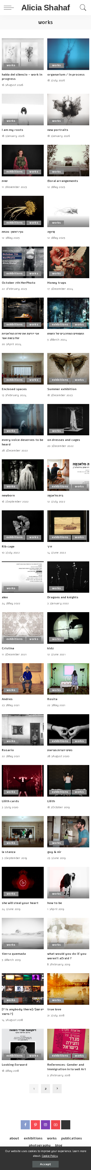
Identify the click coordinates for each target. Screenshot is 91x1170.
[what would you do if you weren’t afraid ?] (68, 933)
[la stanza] (23, 832)
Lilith (51, 801)
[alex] (23, 577)
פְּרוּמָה (51, 232)
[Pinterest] (35, 1124)
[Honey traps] (68, 262)
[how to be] (68, 882)
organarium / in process (66, 75)
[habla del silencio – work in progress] (23, 54)
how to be (54, 903)
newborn (8, 495)
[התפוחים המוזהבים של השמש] (68, 313)
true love (54, 1009)
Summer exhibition (61, 389)
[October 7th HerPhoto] (23, 262)
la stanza (8, 852)
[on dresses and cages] (68, 420)
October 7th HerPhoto (18, 283)
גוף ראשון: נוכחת (12, 232)
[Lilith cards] (23, 781)
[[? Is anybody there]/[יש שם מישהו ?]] (23, 989)
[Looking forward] (23, 1044)
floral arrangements (62, 181)
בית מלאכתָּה (55, 495)
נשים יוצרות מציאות (59, 750)
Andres (7, 699)
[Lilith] (68, 781)
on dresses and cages (63, 440)
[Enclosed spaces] (23, 369)
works (11, 65)
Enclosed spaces (14, 389)
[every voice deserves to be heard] (23, 420)
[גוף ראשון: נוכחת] (23, 211)
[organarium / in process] (68, 54)
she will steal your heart (20, 903)
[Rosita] (68, 679)
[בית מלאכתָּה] (68, 475)
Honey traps (56, 283)
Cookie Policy (50, 1156)
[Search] (82, 7)
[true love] (68, 989)
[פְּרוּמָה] (68, 211)
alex (5, 597)
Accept (45, 1164)
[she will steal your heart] (23, 882)
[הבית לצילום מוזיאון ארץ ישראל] (65, 1124)
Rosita (52, 699)
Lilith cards (10, 801)
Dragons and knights (62, 597)
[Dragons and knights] (68, 577)
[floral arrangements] (68, 160)
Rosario (8, 750)
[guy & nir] (68, 832)
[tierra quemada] (23, 933)
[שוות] (23, 160)
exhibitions (14, 172)
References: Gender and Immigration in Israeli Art (66, 1067)
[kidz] (68, 628)
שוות (5, 181)
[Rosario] (23, 730)
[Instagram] (45, 1124)
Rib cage (8, 546)
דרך (49, 546)
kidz (50, 648)
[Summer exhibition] (68, 369)
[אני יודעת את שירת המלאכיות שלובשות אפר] (23, 313)
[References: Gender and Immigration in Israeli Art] (68, 1044)
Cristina (8, 648)
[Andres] (23, 679)
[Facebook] (25, 1124)
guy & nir (54, 852)
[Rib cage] (23, 526)
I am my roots (12, 130)
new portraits (57, 130)
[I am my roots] (23, 109)
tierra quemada (14, 954)
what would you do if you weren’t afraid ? (66, 956)
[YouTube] (55, 1124)
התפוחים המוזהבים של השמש (65, 333)
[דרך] (68, 526)
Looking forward (14, 1065)
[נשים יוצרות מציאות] (68, 730)
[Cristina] (23, 628)
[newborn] (23, 475)
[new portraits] (68, 109)
